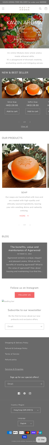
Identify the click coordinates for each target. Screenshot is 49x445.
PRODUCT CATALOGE (24, 39)
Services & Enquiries (14, 369)
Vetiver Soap (12, 102)
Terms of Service (12, 354)
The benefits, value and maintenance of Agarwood (24, 248)
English (23, 423)
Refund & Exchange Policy (16, 348)
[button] (3, 8)
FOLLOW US (24, 295)
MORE (22, 216)
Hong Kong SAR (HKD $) (23, 410)
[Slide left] (19, 122)
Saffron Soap (32, 102)
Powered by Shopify (31, 441)
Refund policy (11, 359)
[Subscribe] (41, 326)
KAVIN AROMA (20, 441)
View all (24, 126)
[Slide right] (30, 122)
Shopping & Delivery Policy (16, 343)
